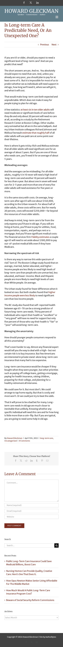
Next (54, 44)
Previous (44, 44)
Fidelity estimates (40, 237)
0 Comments (24, 441)
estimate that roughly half (35, 132)
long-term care (46, 438)
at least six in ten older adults (35, 109)
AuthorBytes (50, 637)
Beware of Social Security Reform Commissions (30, 600)
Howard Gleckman (14, 438)
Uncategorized (10, 441)
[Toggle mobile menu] (57, 17)
